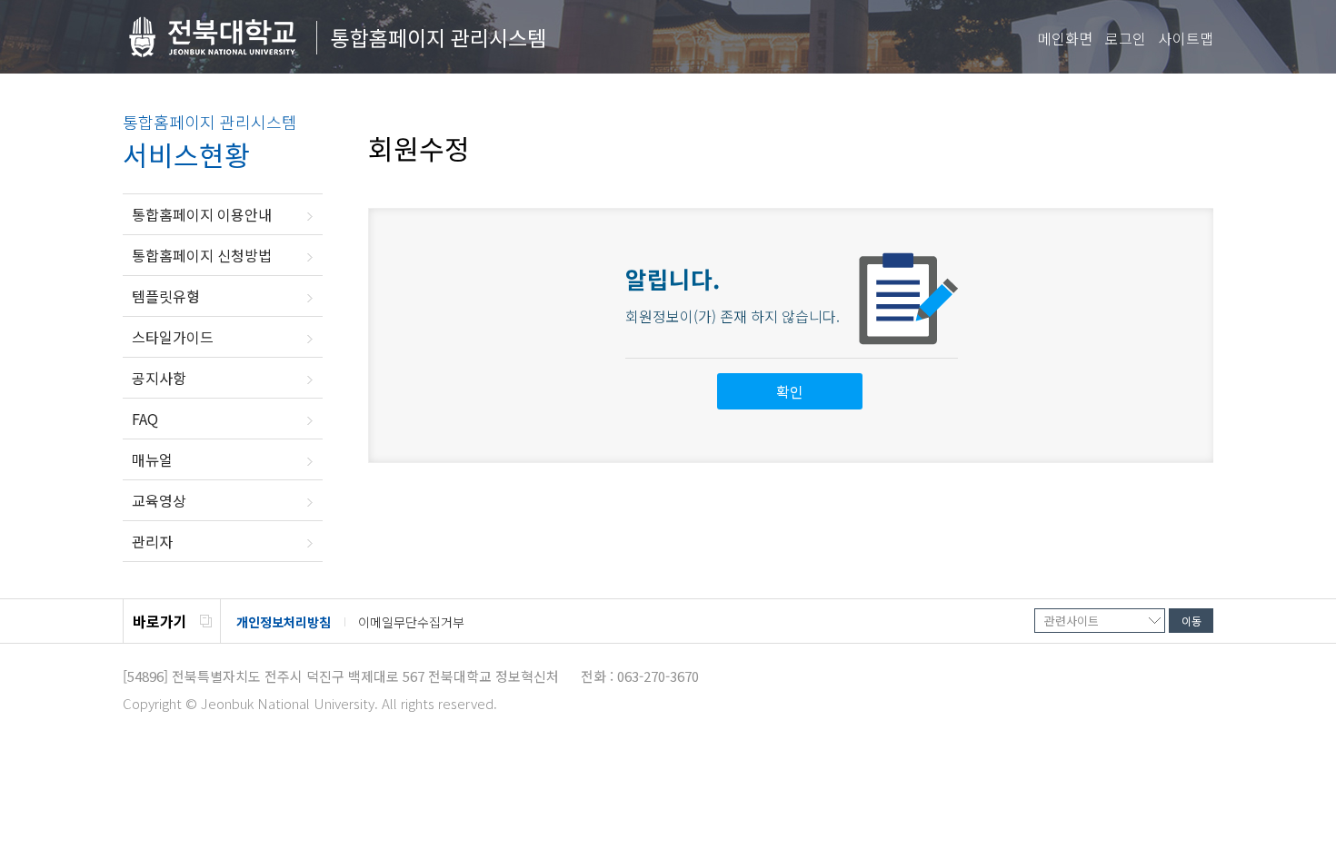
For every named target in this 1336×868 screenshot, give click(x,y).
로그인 (1125, 38)
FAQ (145, 418)
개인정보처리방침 (283, 622)
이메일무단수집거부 (411, 622)
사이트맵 (1186, 38)
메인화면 (1065, 38)
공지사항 (159, 378)
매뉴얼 (152, 459)
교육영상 (159, 500)
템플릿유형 (166, 296)
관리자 (152, 541)
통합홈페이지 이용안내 (202, 214)
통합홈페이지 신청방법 (202, 255)
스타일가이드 (173, 337)
